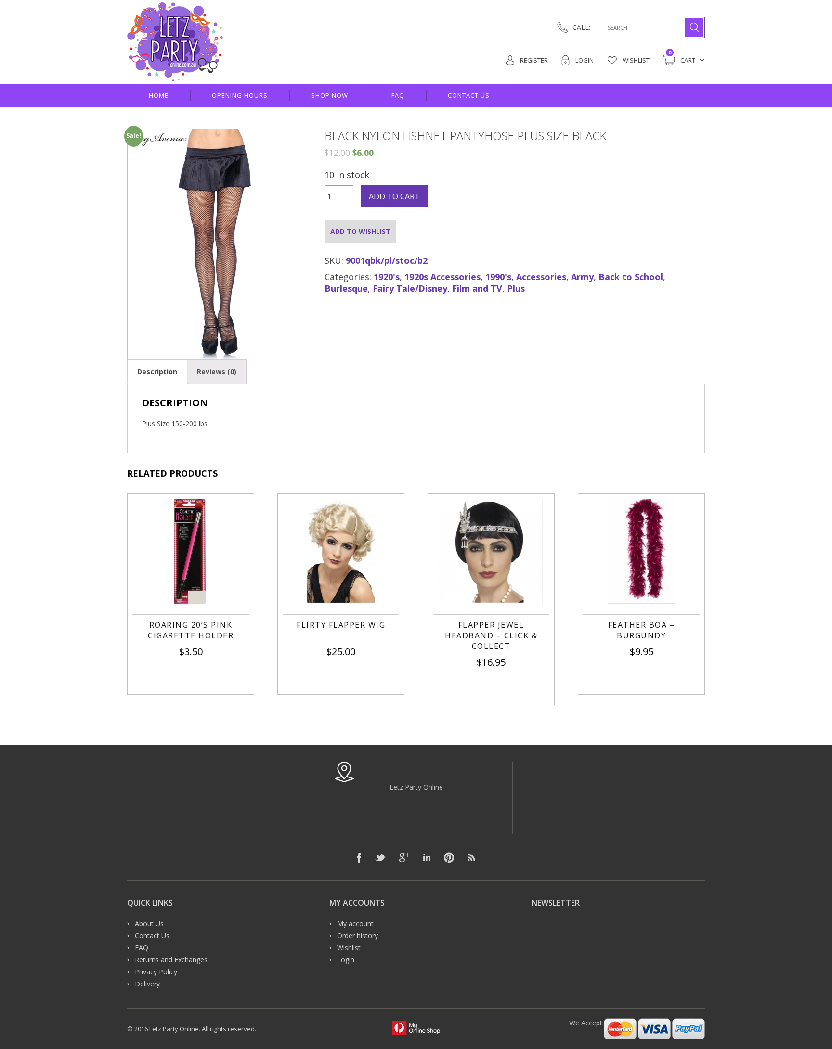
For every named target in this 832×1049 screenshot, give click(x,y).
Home (159, 95)
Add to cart (394, 196)
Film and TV (477, 288)
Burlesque (346, 288)
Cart (681, 60)
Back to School (630, 277)
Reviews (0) (216, 371)
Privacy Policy (156, 971)
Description (157, 371)
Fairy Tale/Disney (410, 288)
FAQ (397, 95)
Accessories (541, 277)
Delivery (147, 983)
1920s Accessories (442, 277)
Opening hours (240, 95)
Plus (516, 288)
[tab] (157, 371)
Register (533, 60)
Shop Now (329, 95)
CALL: (581, 27)
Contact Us (469, 95)
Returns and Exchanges (171, 959)
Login (584, 60)
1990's (498, 277)
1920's (387, 277)
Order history (357, 935)
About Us (149, 923)
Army (582, 277)
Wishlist (635, 60)
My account (355, 923)
